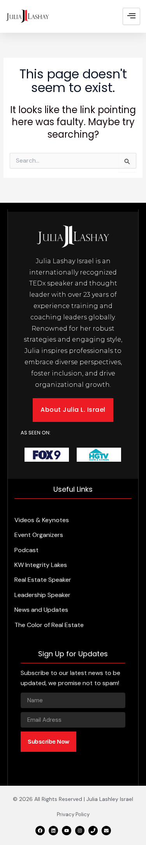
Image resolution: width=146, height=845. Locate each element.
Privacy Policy (73, 814)
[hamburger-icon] (131, 16)
